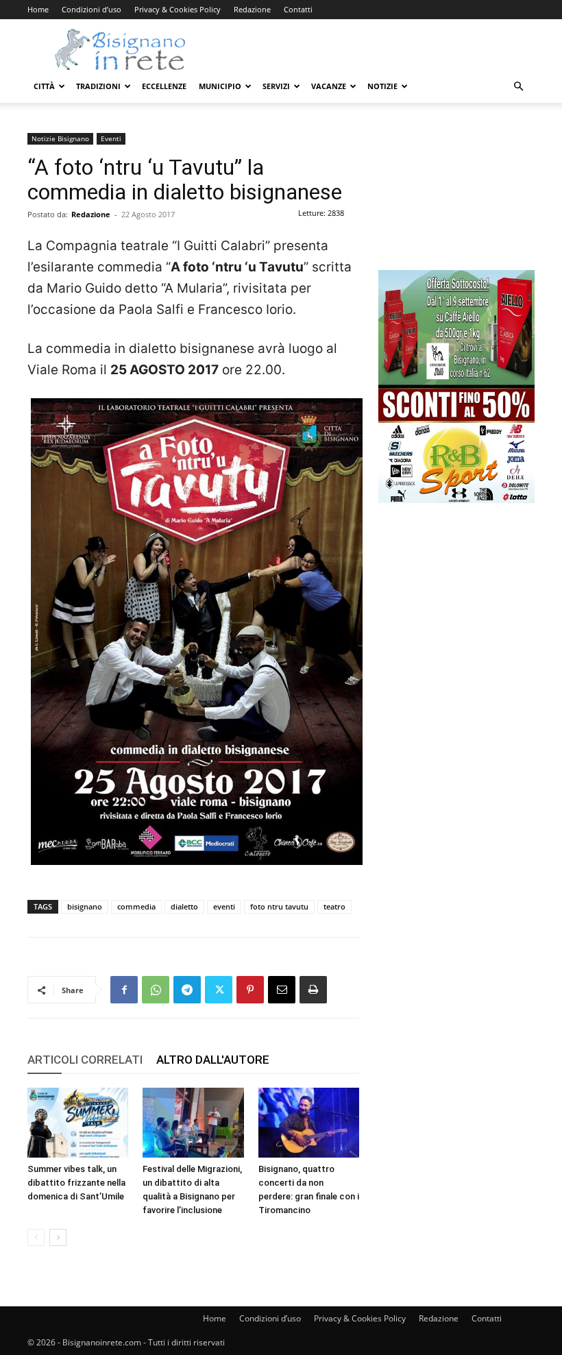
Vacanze (328, 86)
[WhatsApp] (155, 989)
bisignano (84, 906)
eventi (224, 906)
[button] (518, 86)
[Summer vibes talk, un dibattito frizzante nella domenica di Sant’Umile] (77, 1122)
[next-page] (57, 1237)
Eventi (111, 138)
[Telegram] (187, 989)
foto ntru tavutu (279, 906)
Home (38, 9)
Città (44, 86)
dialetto (184, 906)
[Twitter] (218, 989)
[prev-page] (36, 1237)
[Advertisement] (456, 201)
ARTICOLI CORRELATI (85, 1059)
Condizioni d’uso (91, 9)
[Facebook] (124, 989)
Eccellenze (164, 86)
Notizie (382, 86)
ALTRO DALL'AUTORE (212, 1059)
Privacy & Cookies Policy (177, 9)
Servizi (276, 86)
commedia (136, 906)
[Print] (313, 989)
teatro (334, 906)
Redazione (252, 9)
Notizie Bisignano (60, 138)
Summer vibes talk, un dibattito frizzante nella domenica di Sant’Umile (76, 1182)
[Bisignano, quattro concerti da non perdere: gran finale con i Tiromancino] (308, 1122)
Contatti (298, 9)
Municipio (220, 86)
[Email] (281, 989)
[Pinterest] (250, 989)
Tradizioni (98, 86)
